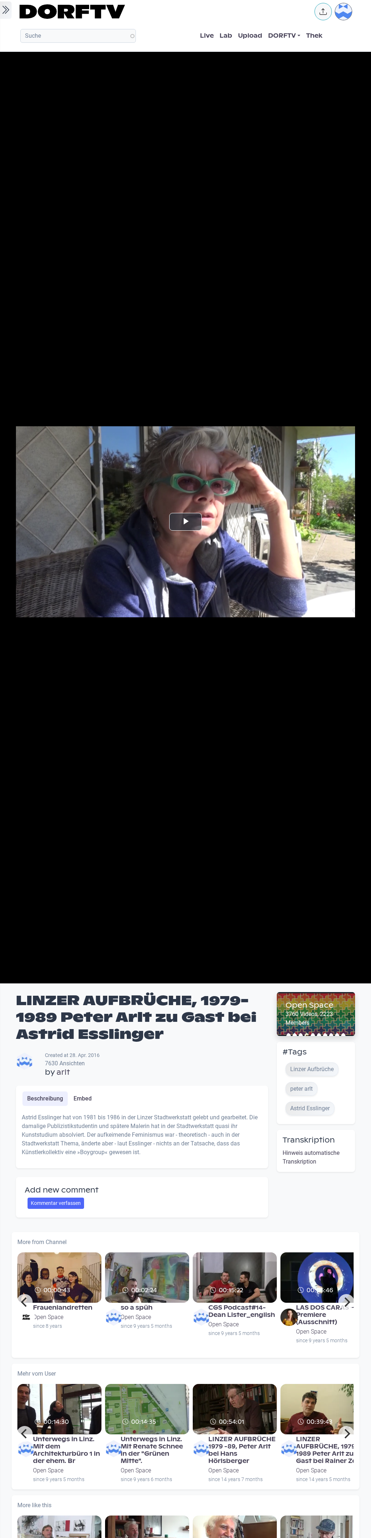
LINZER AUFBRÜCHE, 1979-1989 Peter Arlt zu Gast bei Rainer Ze (327, 1450)
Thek (314, 36)
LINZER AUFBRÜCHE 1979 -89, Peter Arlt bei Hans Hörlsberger (242, 1450)
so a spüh (137, 1307)
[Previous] (25, 1302)
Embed (83, 1098)
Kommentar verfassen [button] (56, 1203)
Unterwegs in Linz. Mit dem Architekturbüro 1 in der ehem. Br (66, 1450)
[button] (323, 11)
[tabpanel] (142, 1137)
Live (207, 36)
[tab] (45, 1098)
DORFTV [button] (282, 36)
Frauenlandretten (62, 1307)
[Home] (162, 11)
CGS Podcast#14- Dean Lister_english (241, 1311)
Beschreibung (45, 1098)
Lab (226, 36)
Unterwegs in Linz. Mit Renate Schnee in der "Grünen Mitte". (152, 1450)
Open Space (309, 1005)
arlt (63, 1072)
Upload (250, 36)
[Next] (346, 1302)
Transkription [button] (309, 1140)
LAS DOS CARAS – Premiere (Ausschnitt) (325, 1315)
